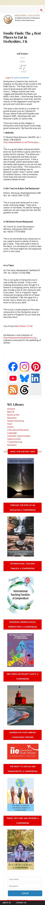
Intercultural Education (18, 430)
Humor (10, 426)
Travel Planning (14, 442)
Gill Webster (22, 53)
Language (12, 433)
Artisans (11, 408)
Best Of (10, 411)
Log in (8, 77)
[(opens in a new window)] (4, 146)
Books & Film (13, 414)
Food (9, 423)
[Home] (22, 19)
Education (11, 417)
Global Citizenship (15, 420)
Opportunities (13, 439)
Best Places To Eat (23, 326)
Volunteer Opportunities (18, 436)
